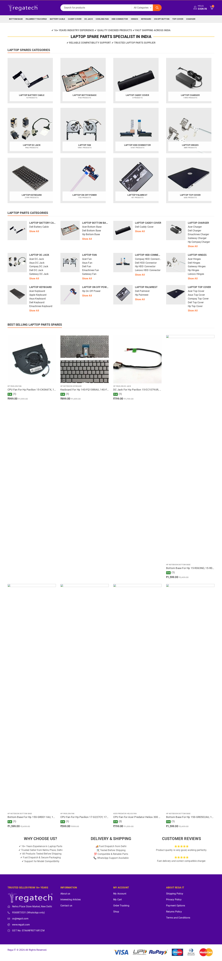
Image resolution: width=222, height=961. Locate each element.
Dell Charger (194, 230)
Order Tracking (121, 905)
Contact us (66, 905)
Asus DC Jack (36, 262)
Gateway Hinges (197, 266)
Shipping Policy (174, 893)
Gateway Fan (89, 274)
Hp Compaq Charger (199, 242)
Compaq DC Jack (38, 266)
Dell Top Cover (196, 302)
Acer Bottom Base (92, 227)
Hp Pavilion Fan (14, 386)
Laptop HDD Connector (150, 254)
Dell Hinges (194, 262)
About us (65, 893)
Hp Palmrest (141, 295)
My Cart (117, 899)
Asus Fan (87, 262)
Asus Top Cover (196, 295)
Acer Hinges (194, 259)
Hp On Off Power (91, 291)
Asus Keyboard (37, 298)
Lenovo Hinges (196, 274)
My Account (119, 893)
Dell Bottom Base (91, 230)
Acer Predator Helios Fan (125, 814)
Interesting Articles (70, 899)
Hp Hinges (193, 270)
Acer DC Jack (36, 259)
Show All (34, 231)
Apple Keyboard (38, 295)
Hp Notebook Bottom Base (178, 565)
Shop (116, 911)
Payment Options (175, 905)
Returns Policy (174, 911)
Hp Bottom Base (91, 234)
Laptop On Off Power (96, 287)
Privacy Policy (174, 899)
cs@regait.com (20, 918)
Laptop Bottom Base (95, 222)
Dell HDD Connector (146, 262)
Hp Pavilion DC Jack (122, 386)
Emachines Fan (90, 270)
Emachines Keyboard (40, 306)
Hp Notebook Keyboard (71, 386)
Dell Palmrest (142, 291)
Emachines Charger (198, 234)
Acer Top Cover (196, 291)
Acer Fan (87, 259)
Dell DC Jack (36, 270)
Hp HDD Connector (145, 266)
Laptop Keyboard (40, 287)
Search (157, 7)
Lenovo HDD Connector (148, 270)
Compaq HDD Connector (148, 259)
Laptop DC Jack (39, 254)
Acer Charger (195, 227)
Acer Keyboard (37, 291)
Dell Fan (86, 266)
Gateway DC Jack (39, 274)
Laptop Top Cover (199, 287)
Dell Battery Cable (39, 227)
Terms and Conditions (178, 917)
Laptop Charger (198, 222)
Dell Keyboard (37, 302)
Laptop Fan (89, 254)
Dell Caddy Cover (144, 227)
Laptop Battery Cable (43, 222)
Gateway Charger (197, 238)
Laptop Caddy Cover (148, 222)
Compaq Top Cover (198, 298)
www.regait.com (21, 924)
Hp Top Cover (195, 306)
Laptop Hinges (197, 254)
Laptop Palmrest (146, 287)
